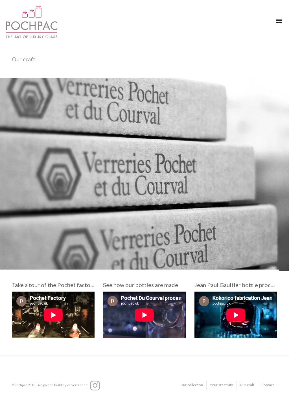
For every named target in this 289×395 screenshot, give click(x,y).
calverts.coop (77, 385)
